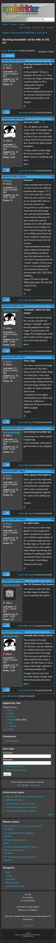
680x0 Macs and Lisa (35, 33)
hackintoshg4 (11, 432)
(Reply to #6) (32, 471)
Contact (50, 27)
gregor (6, 843)
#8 (52, 519)
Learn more (8, 729)
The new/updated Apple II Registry (21, 811)
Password (8, 759)
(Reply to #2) (32, 177)
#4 (52, 306)
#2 (52, 119)
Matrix (11, 713)
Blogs (7, 872)
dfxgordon (8, 860)
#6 (52, 428)
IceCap (7, 64)
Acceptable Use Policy (14, 886)
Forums (13, 24)
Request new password (16, 770)
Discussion (17, 33)
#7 (52, 471)
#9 (52, 581)
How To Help (24, 27)
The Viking (8, 853)
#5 (52, 357)
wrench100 (8, 829)
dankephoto (10, 122)
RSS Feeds (10, 879)
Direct (19, 785)
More (50, 814)
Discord (12, 716)
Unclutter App (33, 785)
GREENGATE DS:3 (14, 800)
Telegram (13, 726)
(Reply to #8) (32, 581)
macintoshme (11, 585)
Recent (22, 24)
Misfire (11, 720)
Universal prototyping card (15, 840)
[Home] (21, 14)
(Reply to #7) (32, 519)
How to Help (28, 925)
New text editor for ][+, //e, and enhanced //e (25, 796)
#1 (52, 60)
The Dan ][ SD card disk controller (20, 804)
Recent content (11, 741)
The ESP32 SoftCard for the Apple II (21, 807)
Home (5, 24)
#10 (52, 632)
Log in (4, 50)
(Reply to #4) (32, 357)
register (14, 50)
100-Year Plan (38, 27)
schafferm (8, 836)
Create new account (14, 766)
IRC (10, 710)
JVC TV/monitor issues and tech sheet (20, 857)
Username (8, 753)
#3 (52, 177)
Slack (11, 723)
